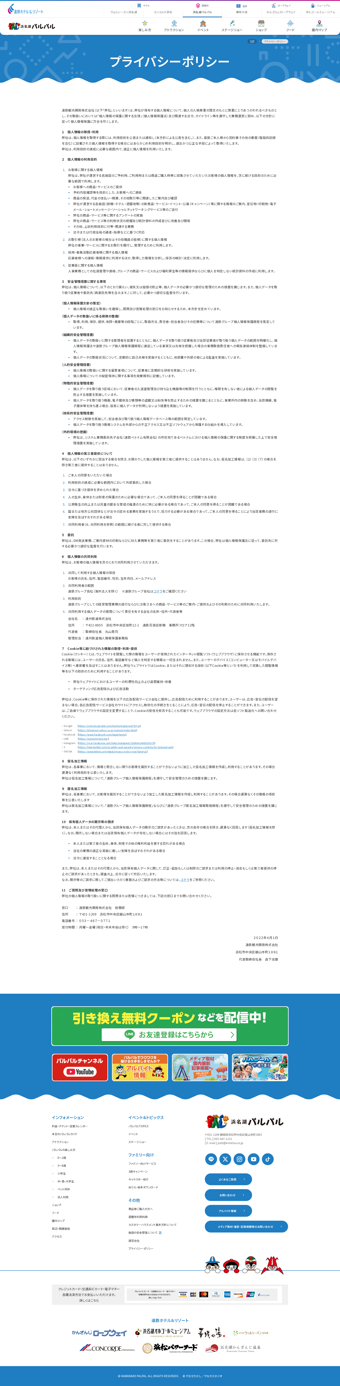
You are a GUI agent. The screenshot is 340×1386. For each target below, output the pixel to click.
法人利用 (62, 1197)
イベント (133, 1134)
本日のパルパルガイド (64, 1134)
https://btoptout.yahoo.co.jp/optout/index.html (107, 730)
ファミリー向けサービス (142, 1164)
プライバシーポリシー (141, 1248)
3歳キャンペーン (138, 1171)
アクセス (57, 1236)
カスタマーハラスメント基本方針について (152, 1225)
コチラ (158, 591)
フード (55, 1213)
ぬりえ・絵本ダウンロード (143, 1187)
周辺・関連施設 (61, 1229)
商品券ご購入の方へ (140, 1209)
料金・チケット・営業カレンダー (70, 1126)
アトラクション (60, 1142)
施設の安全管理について (143, 1232)
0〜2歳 (61, 1158)
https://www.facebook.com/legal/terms (102, 734)
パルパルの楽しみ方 (63, 1150)
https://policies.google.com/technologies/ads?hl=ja (109, 725)
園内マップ (58, 1221)
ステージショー (137, 1142)
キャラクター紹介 (138, 1179)
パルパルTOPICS (138, 1126)
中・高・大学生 (65, 1181)
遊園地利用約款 (138, 1217)
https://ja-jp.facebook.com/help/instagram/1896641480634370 (116, 743)
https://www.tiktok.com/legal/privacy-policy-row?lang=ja (112, 751)
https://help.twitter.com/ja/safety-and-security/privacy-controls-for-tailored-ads (125, 747)
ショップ (56, 1205)
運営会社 (134, 1241)
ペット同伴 (63, 1189)
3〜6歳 (61, 1165)
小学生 (61, 1173)
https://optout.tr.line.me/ (93, 738)
